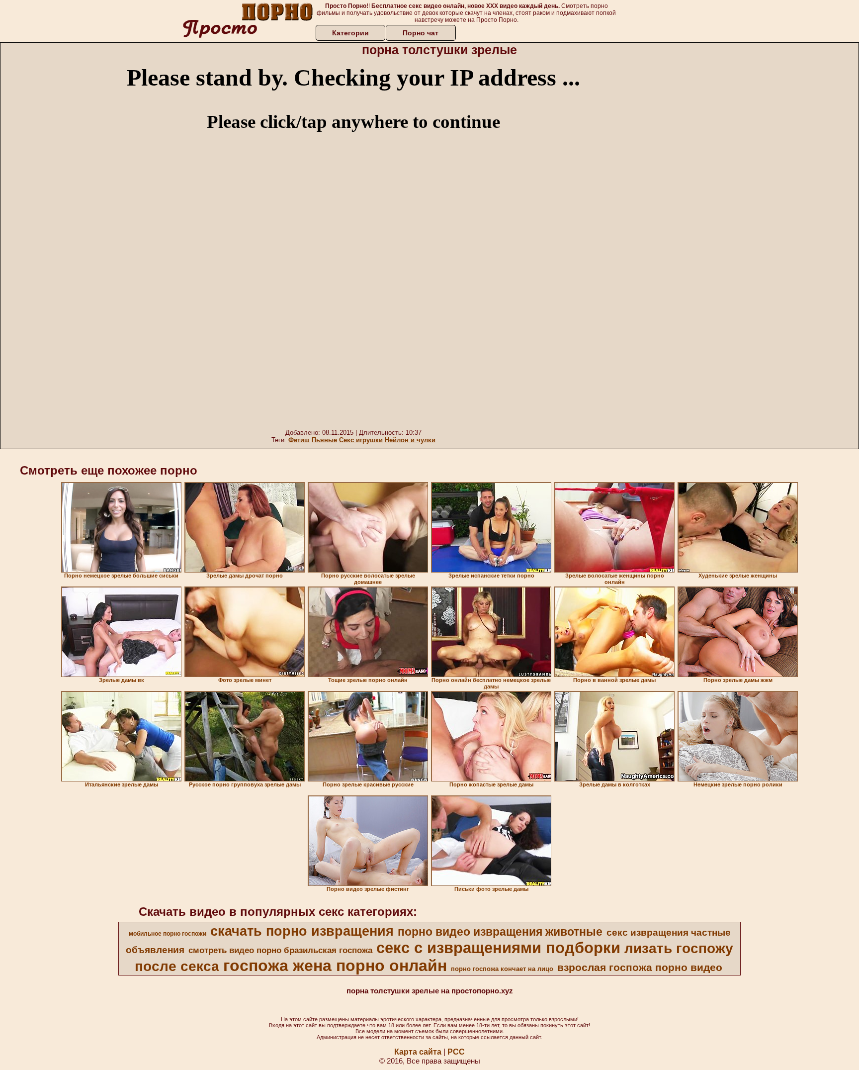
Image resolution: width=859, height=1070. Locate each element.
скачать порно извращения (302, 931)
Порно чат (420, 33)
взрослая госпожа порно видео (639, 967)
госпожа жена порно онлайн (335, 965)
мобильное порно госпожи (167, 933)
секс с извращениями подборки (498, 947)
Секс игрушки (361, 440)
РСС (456, 1052)
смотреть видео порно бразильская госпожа (280, 950)
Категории (350, 33)
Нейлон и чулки (410, 440)
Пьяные (324, 440)
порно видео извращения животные (500, 931)
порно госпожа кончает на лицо (502, 969)
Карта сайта (417, 1052)
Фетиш (299, 440)
